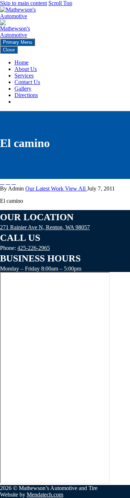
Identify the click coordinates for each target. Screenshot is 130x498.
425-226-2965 (33, 248)
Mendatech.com (45, 494)
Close (9, 50)
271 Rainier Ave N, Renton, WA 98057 (45, 227)
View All (76, 188)
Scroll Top (60, 3)
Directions (26, 95)
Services (24, 75)
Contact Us (27, 82)
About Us (25, 69)
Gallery (22, 88)
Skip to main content (23, 3)
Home (21, 62)
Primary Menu (17, 42)
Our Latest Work (45, 188)
